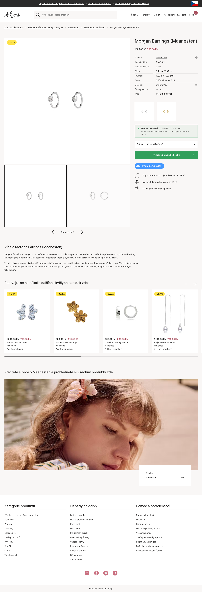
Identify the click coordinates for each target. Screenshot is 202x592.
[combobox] (78, 15)
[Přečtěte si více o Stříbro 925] (196, 85)
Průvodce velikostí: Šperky (149, 550)
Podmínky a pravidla (146, 541)
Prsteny (8, 524)
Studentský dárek (78, 533)
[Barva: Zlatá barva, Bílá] (166, 111)
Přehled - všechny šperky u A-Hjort (21, 515)
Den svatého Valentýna (81, 519)
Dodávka (140, 519)
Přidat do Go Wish (151, 166)
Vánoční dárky (77, 541)
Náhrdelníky (10, 533)
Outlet (7, 550)
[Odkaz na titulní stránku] (12, 15)
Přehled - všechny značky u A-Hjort (45, 27)
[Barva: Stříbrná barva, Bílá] (144, 111)
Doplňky (8, 546)
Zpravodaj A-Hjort (145, 515)
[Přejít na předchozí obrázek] (53, 232)
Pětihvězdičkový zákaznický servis (132, 3)
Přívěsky (8, 541)
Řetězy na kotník (12, 537)
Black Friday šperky (79, 537)
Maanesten (73, 27)
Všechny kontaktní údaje (101, 588)
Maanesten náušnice (94, 27)
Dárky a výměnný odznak (148, 528)
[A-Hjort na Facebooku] (87, 573)
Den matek (75, 528)
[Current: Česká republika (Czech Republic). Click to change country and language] (194, 3)
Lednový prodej (78, 515)
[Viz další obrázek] (195, 284)
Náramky (8, 528)
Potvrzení (75, 524)
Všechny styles (11, 555)
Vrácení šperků (143, 533)
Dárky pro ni (76, 555)
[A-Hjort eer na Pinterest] (105, 573)
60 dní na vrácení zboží (99, 3)
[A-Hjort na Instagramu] (96, 573)
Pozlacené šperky (79, 546)
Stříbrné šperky (78, 550)
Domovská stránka (13, 27)
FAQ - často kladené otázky (149, 546)
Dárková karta (143, 524)
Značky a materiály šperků (149, 537)
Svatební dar (76, 559)
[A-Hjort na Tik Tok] (115, 573)
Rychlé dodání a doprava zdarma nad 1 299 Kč (61, 3)
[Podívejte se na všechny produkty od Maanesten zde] (196, 57)
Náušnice (160, 62)
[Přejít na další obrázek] (81, 232)
